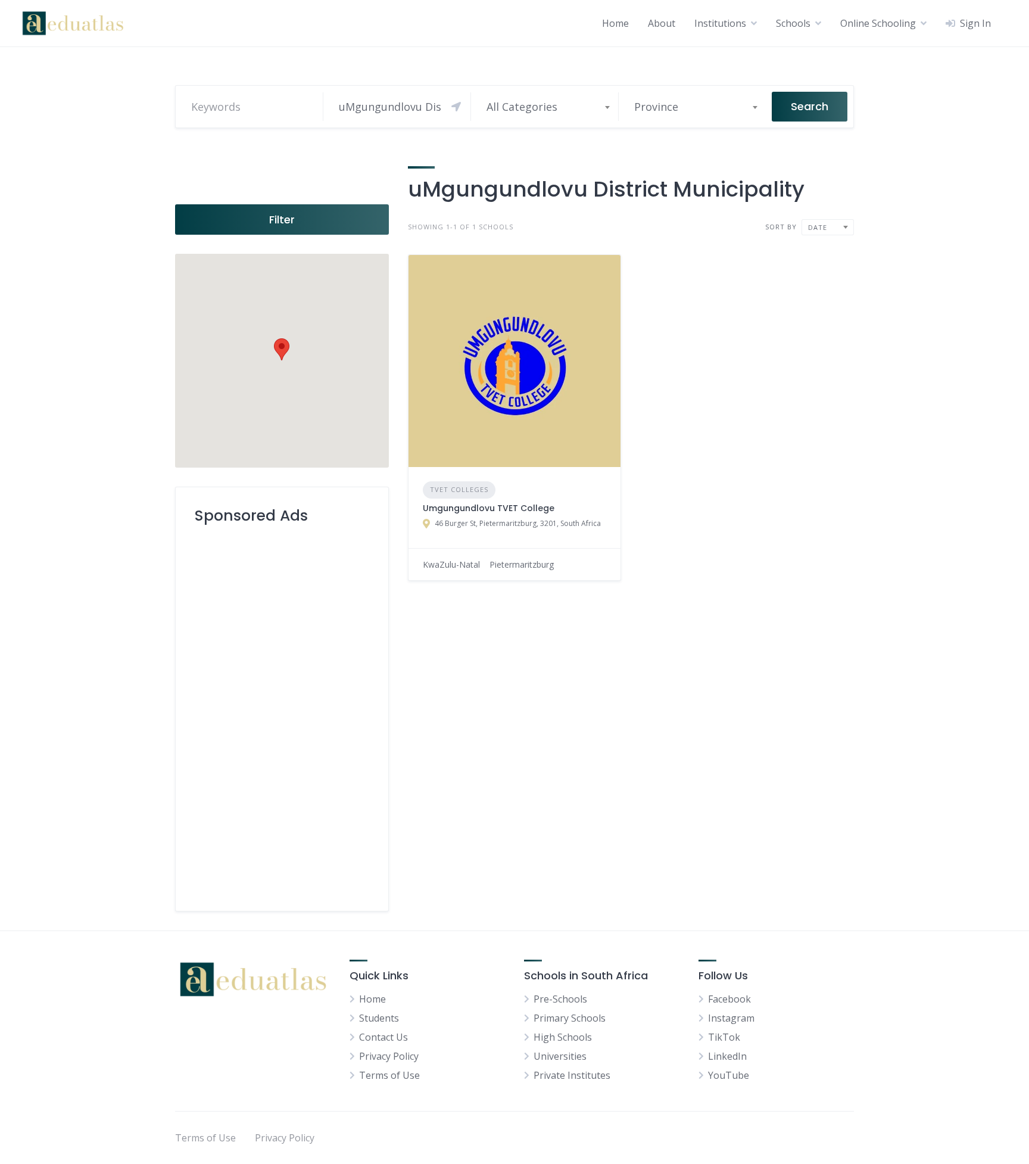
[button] (281, 349)
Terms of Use (389, 1075)
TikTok (724, 1037)
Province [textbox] (656, 106)
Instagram (731, 1018)
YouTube (728, 1075)
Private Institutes (572, 1075)
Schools (793, 23)
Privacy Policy (389, 1056)
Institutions (720, 23)
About (661, 23)
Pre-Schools (560, 999)
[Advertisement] (282, 713)
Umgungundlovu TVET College (488, 508)
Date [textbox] (817, 227)
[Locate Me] (456, 106)
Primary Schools (570, 1018)
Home (615, 23)
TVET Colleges (459, 489)
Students (379, 1018)
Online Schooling (878, 23)
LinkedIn (727, 1056)
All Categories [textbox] (522, 106)
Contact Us (383, 1037)
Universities (560, 1056)
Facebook (729, 999)
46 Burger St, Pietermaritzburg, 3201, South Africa (518, 523)
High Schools (563, 1037)
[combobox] (547, 106)
